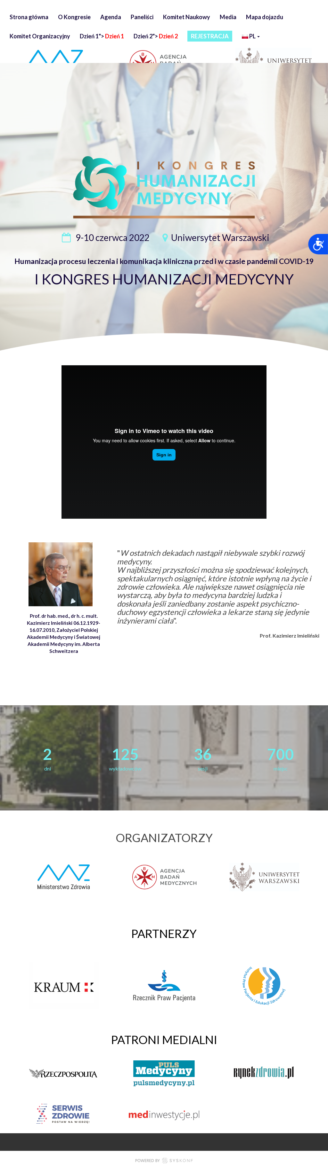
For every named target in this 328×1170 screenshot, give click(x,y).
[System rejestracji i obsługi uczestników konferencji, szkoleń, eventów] (164, 1161)
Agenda (110, 16)
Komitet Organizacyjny (40, 36)
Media (228, 16)
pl (252, 36)
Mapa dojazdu (264, 16)
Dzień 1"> (102, 36)
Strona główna (29, 16)
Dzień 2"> (156, 36)
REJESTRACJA (210, 36)
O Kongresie (74, 16)
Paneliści (142, 16)
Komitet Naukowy (186, 16)
